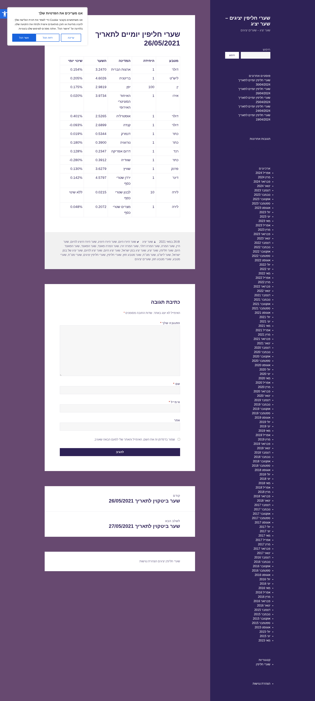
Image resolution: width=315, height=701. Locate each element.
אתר (177, 420)
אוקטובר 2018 (261, 461)
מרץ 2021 (264, 334)
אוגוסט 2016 (262, 574)
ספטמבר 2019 (261, 413)
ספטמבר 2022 (261, 255)
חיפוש (266, 49)
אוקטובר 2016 (261, 566)
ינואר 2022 (263, 290)
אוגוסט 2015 (262, 627)
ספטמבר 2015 (261, 623)
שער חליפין (166, 250)
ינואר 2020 (263, 395)
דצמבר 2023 (262, 190)
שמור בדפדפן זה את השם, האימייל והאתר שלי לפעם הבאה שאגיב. (134, 439)
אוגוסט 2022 (262, 260)
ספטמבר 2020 (261, 360)
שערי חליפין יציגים (94, 254)
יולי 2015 (264, 631)
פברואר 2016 (262, 601)
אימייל (174, 402)
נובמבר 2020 (262, 352)
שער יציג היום (112, 250)
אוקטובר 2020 (261, 356)
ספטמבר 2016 (261, 570)
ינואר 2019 (263, 448)
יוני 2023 (265, 216)
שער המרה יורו (129, 246)
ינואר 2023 (263, 238)
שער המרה (168, 246)
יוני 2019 (265, 426)
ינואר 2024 (263, 186)
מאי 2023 (264, 220)
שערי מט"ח (75, 254)
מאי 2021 (264, 325)
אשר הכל (24, 37)
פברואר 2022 (262, 286)
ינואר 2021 (263, 343)
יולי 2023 (264, 212)
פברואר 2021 (262, 338)
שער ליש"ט (164, 254)
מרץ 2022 (264, 282)
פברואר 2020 (262, 391)
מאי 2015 (264, 640)
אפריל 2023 (263, 225)
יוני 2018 (265, 478)
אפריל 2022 (263, 277)
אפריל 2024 (263, 172)
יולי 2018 (264, 474)
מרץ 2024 (264, 177)
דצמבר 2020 (262, 347)
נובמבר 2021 (262, 299)
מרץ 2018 (264, 491)
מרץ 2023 (264, 229)
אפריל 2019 (263, 435)
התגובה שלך (170, 323)
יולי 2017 (264, 526)
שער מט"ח (149, 254)
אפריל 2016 (263, 592)
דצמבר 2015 (262, 609)
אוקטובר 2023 (261, 199)
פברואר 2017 (262, 548)
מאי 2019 (264, 430)
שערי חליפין (263, 664)
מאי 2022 (264, 273)
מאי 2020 (264, 378)
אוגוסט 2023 (262, 207)
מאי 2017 (264, 535)
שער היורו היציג (107, 241)
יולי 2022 (264, 264)
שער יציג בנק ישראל (134, 250)
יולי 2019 (264, 422)
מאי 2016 (264, 588)
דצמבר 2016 (262, 557)
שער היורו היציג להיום (83, 241)
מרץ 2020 (264, 387)
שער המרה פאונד (108, 246)
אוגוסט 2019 (262, 417)
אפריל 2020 (263, 382)
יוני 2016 (265, 583)
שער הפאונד (88, 246)
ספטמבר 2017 (261, 518)
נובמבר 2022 (262, 247)
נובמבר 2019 (262, 404)
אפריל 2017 (263, 539)
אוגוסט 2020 (262, 365)
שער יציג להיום (93, 250)
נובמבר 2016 (262, 561)
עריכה (71, 37)
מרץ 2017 (264, 544)
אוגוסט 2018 (262, 470)
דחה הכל (47, 37)
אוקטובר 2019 (261, 408)
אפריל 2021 (263, 330)
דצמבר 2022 (262, 242)
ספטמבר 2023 (261, 203)
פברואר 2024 (262, 181)
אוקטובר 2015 (261, 618)
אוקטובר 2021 (261, 304)
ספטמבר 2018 (261, 465)
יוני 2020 (265, 373)
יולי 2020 (264, 369)
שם (176, 383)
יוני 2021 (265, 321)
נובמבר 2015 (262, 614)
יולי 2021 (264, 317)
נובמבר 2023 (262, 194)
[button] (4, 14)
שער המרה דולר (150, 246)
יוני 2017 (265, 531)
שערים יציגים (143, 259)
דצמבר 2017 (262, 505)
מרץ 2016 (264, 596)
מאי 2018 (264, 483)
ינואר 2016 (263, 605)
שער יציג (147, 241)
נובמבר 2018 (262, 456)
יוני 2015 (265, 636)
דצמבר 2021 (262, 295)
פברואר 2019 (262, 443)
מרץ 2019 (264, 439)
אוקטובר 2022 (261, 251)
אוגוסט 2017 (262, 522)
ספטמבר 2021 (261, 308)
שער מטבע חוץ (132, 254)
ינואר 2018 (263, 500)
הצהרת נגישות (261, 683)
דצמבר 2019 (262, 400)
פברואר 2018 (262, 496)
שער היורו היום (127, 241)
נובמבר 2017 (262, 509)
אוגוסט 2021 (262, 312)
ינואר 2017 (263, 553)
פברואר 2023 (262, 234)
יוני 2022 (265, 269)
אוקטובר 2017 (261, 513)
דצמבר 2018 (262, 452)
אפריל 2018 (263, 487)
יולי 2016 (264, 579)
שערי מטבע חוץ (161, 259)
